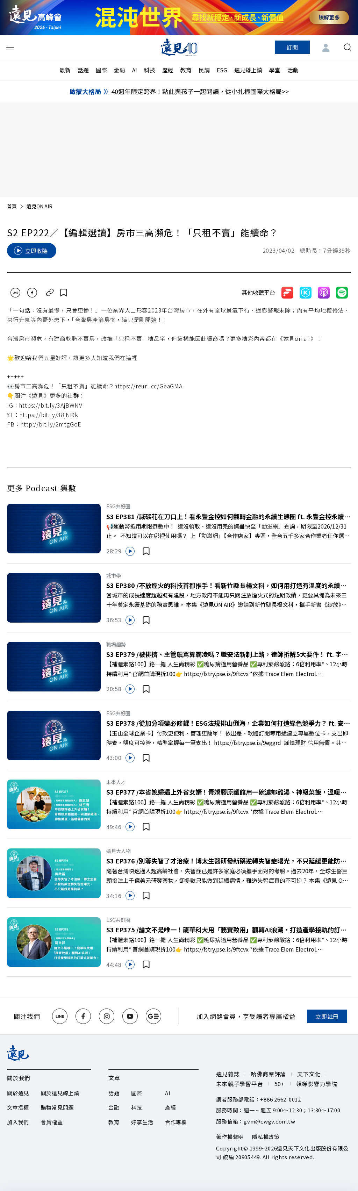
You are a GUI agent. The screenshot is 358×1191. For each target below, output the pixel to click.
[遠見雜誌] (179, 47)
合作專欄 (176, 1122)
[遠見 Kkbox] (306, 293)
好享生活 (142, 1122)
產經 (167, 70)
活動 (293, 70)
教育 (186, 70)
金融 (119, 70)
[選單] (10, 47)
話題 (83, 70)
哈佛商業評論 (268, 1074)
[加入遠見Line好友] (59, 1016)
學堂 (274, 70)
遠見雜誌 (227, 1074)
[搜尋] (347, 47)
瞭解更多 (329, 17)
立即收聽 (36, 250)
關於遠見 (18, 1093)
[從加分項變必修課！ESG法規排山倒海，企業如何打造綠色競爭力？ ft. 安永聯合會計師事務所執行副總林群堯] (54, 734)
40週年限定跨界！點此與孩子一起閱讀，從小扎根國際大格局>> (200, 91)
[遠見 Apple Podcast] (324, 293)
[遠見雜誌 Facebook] (83, 1016)
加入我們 (18, 1122)
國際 (101, 70)
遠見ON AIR (39, 206)
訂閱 (292, 47)
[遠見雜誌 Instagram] (106, 1016)
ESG (222, 70)
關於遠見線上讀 (60, 1093)
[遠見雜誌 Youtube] (130, 1016)
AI (134, 70)
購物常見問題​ (57, 1107)
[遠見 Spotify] (342, 293)
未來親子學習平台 (239, 1083)
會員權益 (52, 1122)
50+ (279, 1083)
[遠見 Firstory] (287, 293)
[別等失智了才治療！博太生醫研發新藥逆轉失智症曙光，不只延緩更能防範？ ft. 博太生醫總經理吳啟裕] (54, 872)
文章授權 (18, 1107)
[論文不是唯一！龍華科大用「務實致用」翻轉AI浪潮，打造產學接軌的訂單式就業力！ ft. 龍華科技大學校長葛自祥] (54, 941)
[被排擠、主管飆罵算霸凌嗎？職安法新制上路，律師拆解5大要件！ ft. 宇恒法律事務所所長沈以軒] (54, 665)
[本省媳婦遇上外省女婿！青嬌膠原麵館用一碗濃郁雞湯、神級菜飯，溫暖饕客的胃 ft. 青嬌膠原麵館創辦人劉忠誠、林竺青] (54, 803)
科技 (149, 70)
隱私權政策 (266, 1136)
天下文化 (309, 1074)
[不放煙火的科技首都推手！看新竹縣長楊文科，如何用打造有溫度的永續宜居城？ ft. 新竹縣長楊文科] (54, 597)
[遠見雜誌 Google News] (153, 1016)
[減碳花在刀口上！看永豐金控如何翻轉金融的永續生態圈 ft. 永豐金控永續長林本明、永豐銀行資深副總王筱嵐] (54, 528)
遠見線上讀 (248, 70)
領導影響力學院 (316, 1083)
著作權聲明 (230, 1136)
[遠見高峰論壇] (35, 17)
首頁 (12, 206)
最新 (65, 70)
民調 (204, 70)
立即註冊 (327, 1016)
